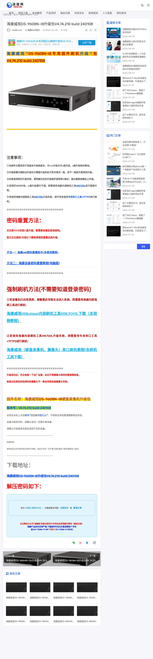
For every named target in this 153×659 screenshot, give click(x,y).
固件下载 (23, 13)
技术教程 (37, 13)
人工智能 (107, 13)
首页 (11, 13)
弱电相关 (93, 13)
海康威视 (16, 54)
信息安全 (79, 13)
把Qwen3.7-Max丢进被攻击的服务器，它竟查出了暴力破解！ (134, 81)
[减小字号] (90, 30)
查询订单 (77, 508)
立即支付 (64, 508)
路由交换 (65, 13)
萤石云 (43, 415)
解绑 (27, 415)
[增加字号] (86, 30)
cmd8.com (17, 30)
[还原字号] (95, 30)
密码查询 (121, 13)
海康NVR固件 (33, 30)
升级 (84, 54)
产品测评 (51, 13)
